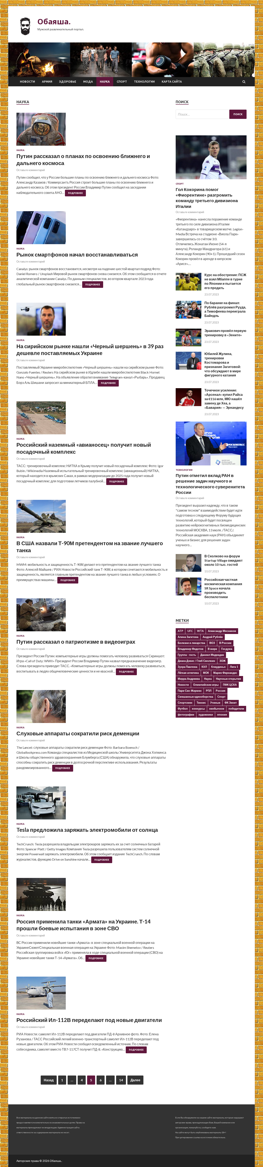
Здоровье (67, 81)
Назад (49, 1080)
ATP (180, 631)
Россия (220, 690)
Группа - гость (187, 654)
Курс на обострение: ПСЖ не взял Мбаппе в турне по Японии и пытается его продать (225, 281)
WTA (200, 631)
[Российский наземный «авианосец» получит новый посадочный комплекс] (91, 419)
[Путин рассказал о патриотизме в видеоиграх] (91, 616)
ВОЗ (212, 642)
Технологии (144, 81)
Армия (47, 81)
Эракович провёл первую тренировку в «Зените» (225, 333)
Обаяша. (54, 21)
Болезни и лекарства (191, 642)
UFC (190, 631)
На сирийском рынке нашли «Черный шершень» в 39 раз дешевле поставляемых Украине (90, 349)
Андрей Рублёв (213, 637)
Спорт (122, 81)
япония (222, 714)
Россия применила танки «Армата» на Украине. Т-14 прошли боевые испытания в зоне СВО (83, 925)
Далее (135, 1080)
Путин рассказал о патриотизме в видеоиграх (75, 641)
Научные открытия (228, 678)
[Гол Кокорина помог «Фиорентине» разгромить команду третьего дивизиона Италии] (211, 180)
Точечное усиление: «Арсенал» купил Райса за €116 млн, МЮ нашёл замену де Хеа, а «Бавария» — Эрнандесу (224, 398)
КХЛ (204, 666)
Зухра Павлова (187, 666)
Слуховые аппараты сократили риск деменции (77, 733)
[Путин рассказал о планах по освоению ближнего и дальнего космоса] (91, 131)
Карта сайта (172, 81)
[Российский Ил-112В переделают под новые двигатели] (91, 995)
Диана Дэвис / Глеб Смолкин (196, 660)
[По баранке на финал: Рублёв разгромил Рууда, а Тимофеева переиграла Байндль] (188, 317)
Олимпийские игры (206, 684)
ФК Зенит (231, 702)
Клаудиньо (218, 666)
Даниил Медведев (212, 654)
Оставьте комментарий (30, 170)
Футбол (183, 708)
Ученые (215, 702)
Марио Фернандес (225, 672)
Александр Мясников (222, 631)
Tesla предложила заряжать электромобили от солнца (87, 829)
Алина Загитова (188, 637)
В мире (212, 648)
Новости (27, 81)
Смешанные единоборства (195, 696)
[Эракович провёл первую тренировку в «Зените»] (188, 345)
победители (236, 708)
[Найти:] (211, 114)
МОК (206, 672)
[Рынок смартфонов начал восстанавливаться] (91, 229)
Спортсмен (185, 702)
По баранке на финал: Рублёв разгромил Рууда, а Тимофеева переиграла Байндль (225, 309)
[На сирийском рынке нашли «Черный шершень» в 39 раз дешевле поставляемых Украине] (91, 321)
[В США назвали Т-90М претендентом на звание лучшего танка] (91, 518)
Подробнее (75, 193)
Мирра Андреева (189, 678)
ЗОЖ (222, 660)
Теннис (201, 702)
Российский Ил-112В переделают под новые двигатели (89, 1020)
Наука (105, 81)
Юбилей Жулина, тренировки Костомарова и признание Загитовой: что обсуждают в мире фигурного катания (222, 364)
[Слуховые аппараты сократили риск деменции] (91, 708)
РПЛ (208, 690)
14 (121, 1080)
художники (205, 714)
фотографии (186, 714)
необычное (216, 708)
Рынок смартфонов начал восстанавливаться (77, 254)
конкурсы (198, 708)
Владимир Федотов (190, 648)
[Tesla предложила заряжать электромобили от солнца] (91, 804)
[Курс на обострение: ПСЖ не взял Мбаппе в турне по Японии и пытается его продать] (188, 289)
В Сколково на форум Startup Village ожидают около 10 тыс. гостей (223, 560)
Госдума (226, 648)
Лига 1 (234, 666)
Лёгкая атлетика (188, 672)
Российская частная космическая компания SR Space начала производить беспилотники (223, 588)
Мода (88, 81)
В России (225, 642)
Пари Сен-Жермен (190, 690)
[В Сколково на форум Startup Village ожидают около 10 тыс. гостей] (188, 570)
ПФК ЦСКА (230, 684)
